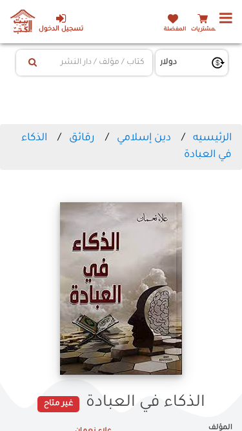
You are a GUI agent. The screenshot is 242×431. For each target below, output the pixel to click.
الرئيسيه (212, 138)
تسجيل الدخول (61, 29)
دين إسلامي (144, 138)
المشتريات (204, 29)
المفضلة (175, 29)
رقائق (82, 138)
